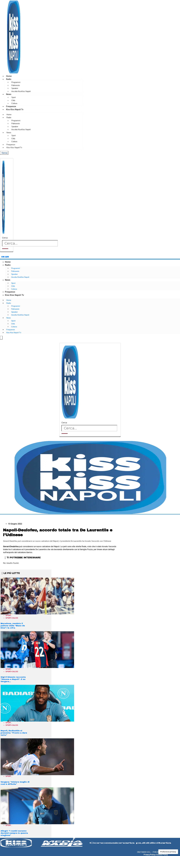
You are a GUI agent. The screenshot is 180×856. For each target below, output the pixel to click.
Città (13, 100)
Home (9, 76)
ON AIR (5, 257)
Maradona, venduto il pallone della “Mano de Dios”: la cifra (13, 625)
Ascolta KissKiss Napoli (20, 91)
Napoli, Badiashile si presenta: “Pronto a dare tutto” (14, 733)
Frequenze (11, 106)
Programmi (15, 82)
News (8, 94)
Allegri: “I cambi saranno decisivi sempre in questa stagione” (14, 833)
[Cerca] (5, 248)
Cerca (5, 237)
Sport (13, 97)
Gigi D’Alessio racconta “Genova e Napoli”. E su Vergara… (13, 679)
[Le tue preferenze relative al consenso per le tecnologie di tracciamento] (168, 851)
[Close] (6, 251)
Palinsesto (15, 85)
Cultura (14, 103)
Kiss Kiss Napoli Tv (14, 109)
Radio (8, 79)
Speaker (14, 88)
